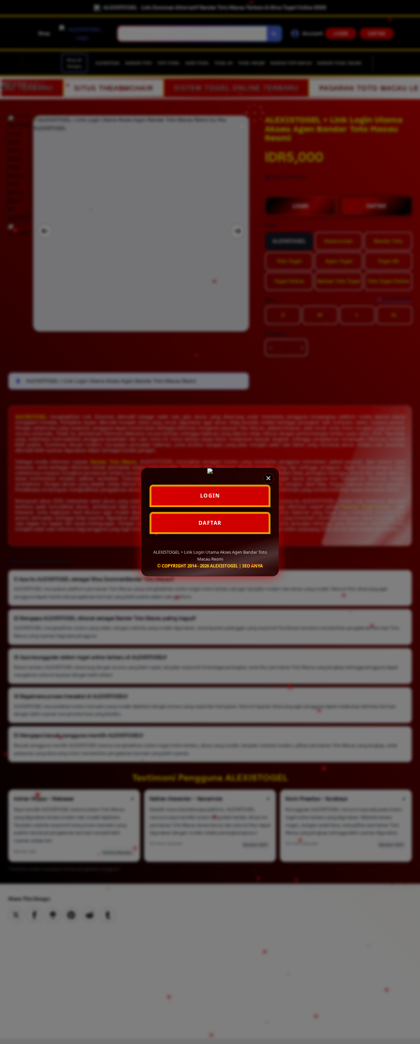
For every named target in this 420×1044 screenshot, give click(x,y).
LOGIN (210, 495)
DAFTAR (210, 522)
